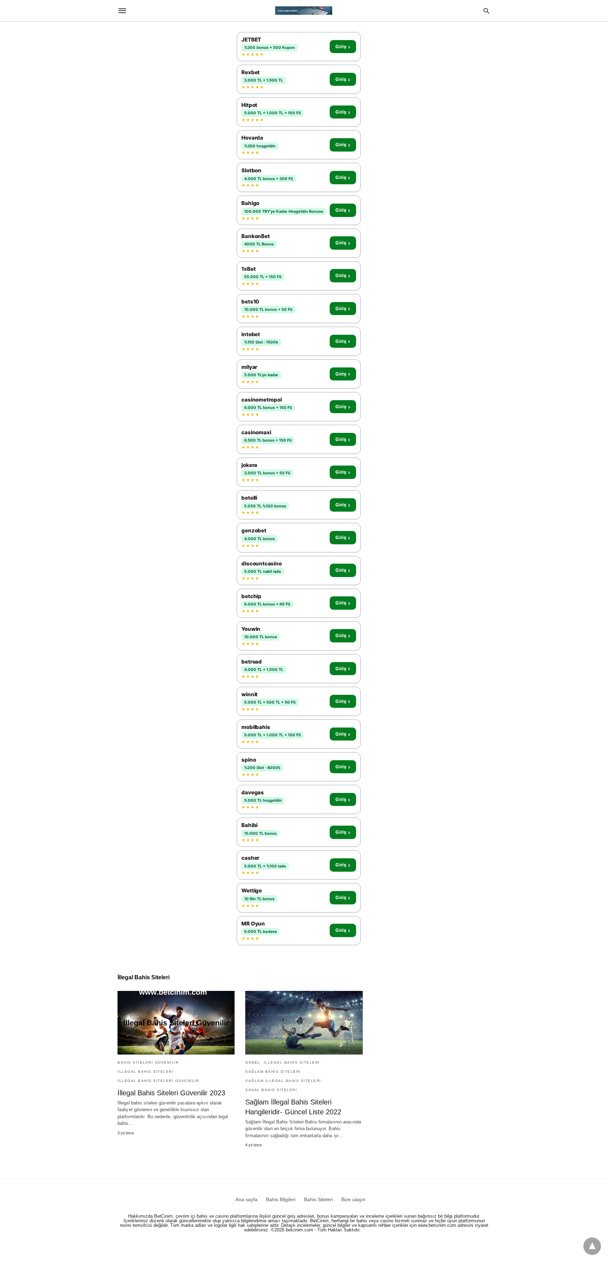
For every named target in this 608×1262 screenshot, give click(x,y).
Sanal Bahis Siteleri (271, 1090)
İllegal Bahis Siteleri (145, 1072)
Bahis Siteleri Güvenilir (148, 1062)
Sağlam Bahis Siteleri (273, 1072)
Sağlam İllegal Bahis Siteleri (283, 1081)
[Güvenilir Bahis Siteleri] (303, 10)
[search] (486, 11)
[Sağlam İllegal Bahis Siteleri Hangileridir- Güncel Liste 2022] (303, 1023)
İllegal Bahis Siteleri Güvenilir (158, 1081)
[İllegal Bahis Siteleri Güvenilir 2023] (176, 1023)
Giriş (342, 46)
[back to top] (592, 1246)
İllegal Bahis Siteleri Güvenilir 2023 (171, 1093)
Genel (252, 1062)
